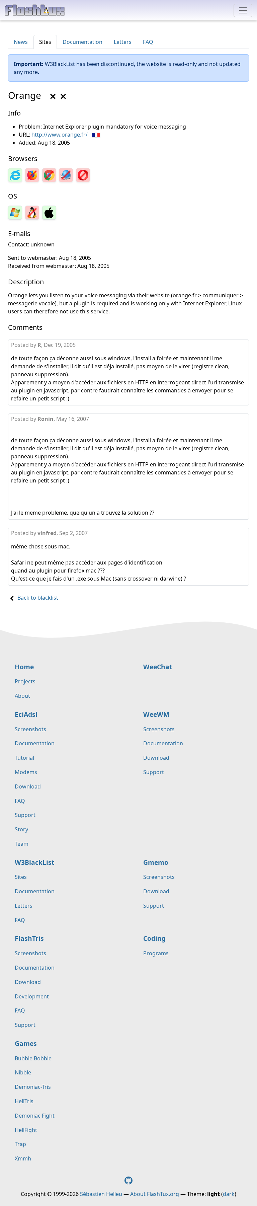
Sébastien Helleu (101, 1194)
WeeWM (156, 714)
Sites (45, 42)
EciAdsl (26, 714)
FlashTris (29, 938)
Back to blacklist (37, 597)
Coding (154, 938)
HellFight (26, 1130)
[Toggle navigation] (243, 10)
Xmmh (23, 1158)
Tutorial (24, 757)
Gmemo (155, 862)
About (22, 695)
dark (229, 1194)
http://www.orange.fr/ (59, 134)
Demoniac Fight (35, 1115)
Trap (20, 1144)
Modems (26, 772)
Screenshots (30, 729)
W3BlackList (34, 862)
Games (26, 1043)
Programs (156, 953)
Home (24, 666)
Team (21, 843)
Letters (123, 42)
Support (25, 815)
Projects (25, 681)
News (21, 42)
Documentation (82, 42)
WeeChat (157, 666)
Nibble (23, 1072)
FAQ (148, 42)
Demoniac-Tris (33, 1086)
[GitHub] (128, 1180)
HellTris (24, 1101)
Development (32, 996)
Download (28, 786)
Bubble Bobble (33, 1058)
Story (21, 829)
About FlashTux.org (154, 1194)
